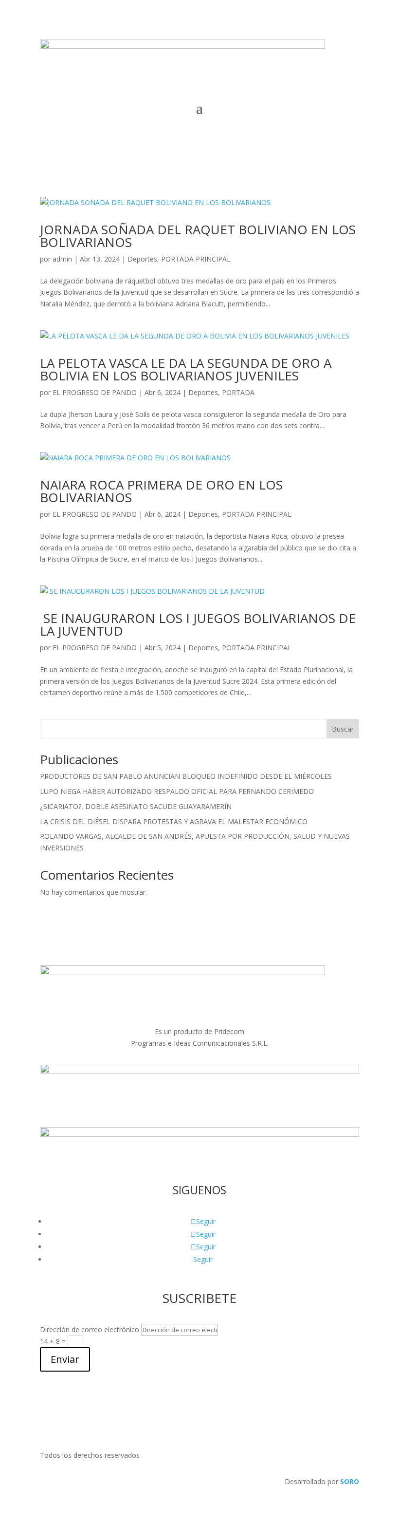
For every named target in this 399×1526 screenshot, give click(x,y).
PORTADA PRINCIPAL (196, 259)
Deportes (142, 259)
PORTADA (238, 392)
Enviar (65, 1359)
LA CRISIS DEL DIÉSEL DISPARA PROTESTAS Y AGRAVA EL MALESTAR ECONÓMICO (174, 821)
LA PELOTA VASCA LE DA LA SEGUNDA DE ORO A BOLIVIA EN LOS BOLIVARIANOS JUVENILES (185, 369)
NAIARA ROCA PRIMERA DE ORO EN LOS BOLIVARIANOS (161, 491)
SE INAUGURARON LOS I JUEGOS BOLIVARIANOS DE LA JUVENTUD (198, 624)
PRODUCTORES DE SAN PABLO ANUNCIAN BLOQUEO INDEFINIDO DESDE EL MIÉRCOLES (186, 776)
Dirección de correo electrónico (89, 1329)
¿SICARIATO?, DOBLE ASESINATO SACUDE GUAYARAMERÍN (136, 806)
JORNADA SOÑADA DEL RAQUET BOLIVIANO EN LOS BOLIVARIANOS (198, 236)
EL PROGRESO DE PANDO (95, 392)
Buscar (343, 729)
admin (62, 259)
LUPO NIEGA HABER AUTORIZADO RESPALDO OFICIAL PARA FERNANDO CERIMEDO (177, 791)
